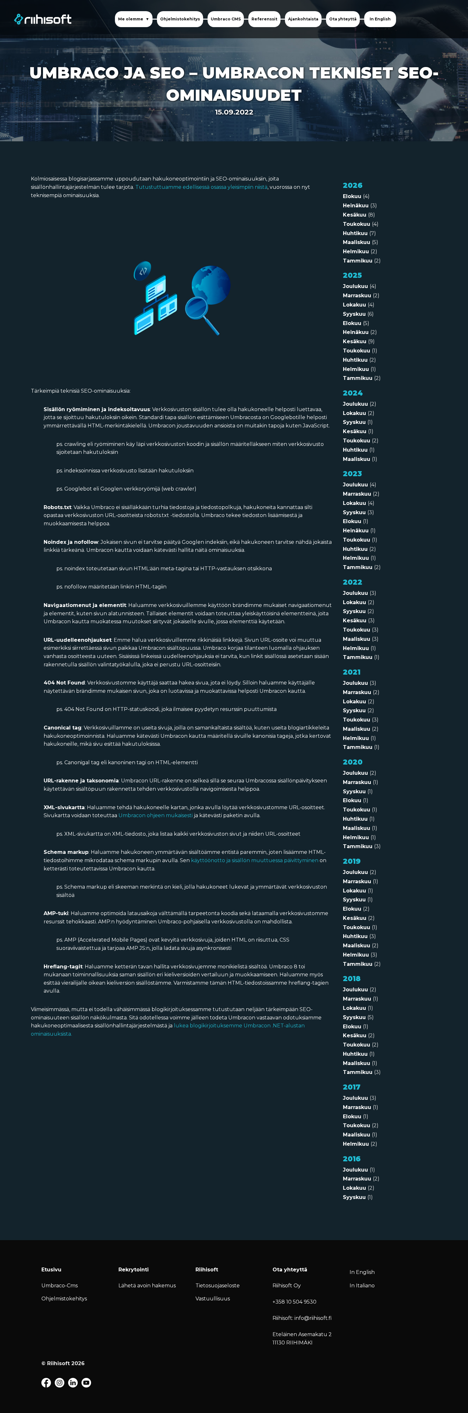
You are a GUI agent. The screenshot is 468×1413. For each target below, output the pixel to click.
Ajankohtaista (303, 19)
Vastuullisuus (212, 1299)
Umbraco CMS (226, 19)
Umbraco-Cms (59, 1286)
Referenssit (264, 19)
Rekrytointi (133, 1270)
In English (380, 19)
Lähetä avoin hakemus (147, 1286)
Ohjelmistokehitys (180, 19)
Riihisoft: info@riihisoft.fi (302, 1318)
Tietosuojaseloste (217, 1286)
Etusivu (51, 1270)
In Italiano (362, 1286)
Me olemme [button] (131, 19)
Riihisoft (206, 1270)
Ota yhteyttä (343, 19)
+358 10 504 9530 (294, 1302)
